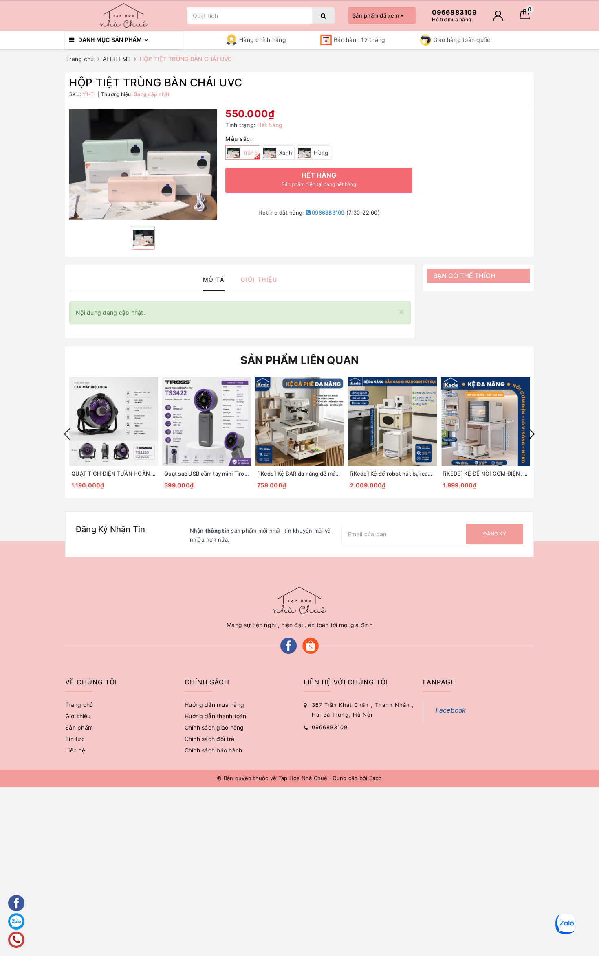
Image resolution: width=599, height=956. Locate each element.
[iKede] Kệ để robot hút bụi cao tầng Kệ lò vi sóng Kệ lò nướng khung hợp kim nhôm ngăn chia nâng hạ (392, 473)
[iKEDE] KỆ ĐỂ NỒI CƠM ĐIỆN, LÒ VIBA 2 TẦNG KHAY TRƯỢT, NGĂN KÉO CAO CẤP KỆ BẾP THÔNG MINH (485, 473)
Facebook (451, 710)
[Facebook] (288, 645)
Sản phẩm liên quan (299, 360)
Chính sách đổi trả (210, 738)
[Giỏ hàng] (525, 16)
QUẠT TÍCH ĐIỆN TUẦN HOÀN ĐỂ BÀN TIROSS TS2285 (113, 473)
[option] (143, 164)
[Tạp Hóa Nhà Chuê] (123, 15)
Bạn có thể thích (464, 276)
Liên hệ (75, 750)
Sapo (375, 778)
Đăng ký (494, 534)
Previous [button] (67, 434)
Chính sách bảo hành (213, 750)
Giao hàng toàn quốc (462, 39)
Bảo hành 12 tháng (359, 39)
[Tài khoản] (498, 16)
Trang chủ (79, 704)
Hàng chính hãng (262, 39)
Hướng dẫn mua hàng (214, 704)
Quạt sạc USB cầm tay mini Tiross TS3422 (206, 473)
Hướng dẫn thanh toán (216, 716)
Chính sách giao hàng (214, 727)
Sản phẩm (79, 727)
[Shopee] (310, 645)
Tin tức (75, 738)
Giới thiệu (78, 716)
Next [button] (532, 434)
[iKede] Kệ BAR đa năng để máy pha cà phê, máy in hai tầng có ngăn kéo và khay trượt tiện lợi (299, 473)
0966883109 (328, 212)
